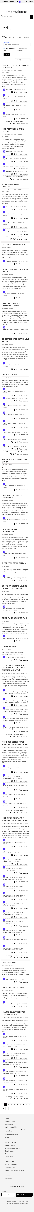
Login (25, 1)
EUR (18, 1186)
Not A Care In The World (14, 987)
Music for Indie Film (11, 1127)
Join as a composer (11, 1164)
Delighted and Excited (13, 245)
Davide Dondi (7, 377)
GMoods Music (7, 247)
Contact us (8, 1178)
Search (7, 54)
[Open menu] (9, 28)
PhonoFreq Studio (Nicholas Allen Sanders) (16, 747)
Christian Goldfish (8, 274)
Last (3, 1108)
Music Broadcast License (12, 1148)
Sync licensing (9, 1151)
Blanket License (10, 1121)
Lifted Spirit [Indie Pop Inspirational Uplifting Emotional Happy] (13, 667)
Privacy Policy (9, 1157)
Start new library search (9, 49)
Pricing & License (10, 1145)
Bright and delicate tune (14, 618)
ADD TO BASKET (22, 161)
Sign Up (31, 1)
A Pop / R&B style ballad (14, 563)
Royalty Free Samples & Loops (14, 1170)
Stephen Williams (8, 965)
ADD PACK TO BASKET (20, 736)
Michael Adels (7, 649)
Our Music (5, 1)
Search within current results (22, 49)
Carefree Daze (9, 963)
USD (22, 1186)
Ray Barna (6, 566)
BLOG (7, 1137)
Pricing (12, 1)
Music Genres (9, 1124)
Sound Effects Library (11, 1135)
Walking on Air (9, 375)
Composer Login (10, 1167)
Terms (7, 1154)
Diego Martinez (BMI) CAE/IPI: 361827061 (15, 673)
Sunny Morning (9, 646)
